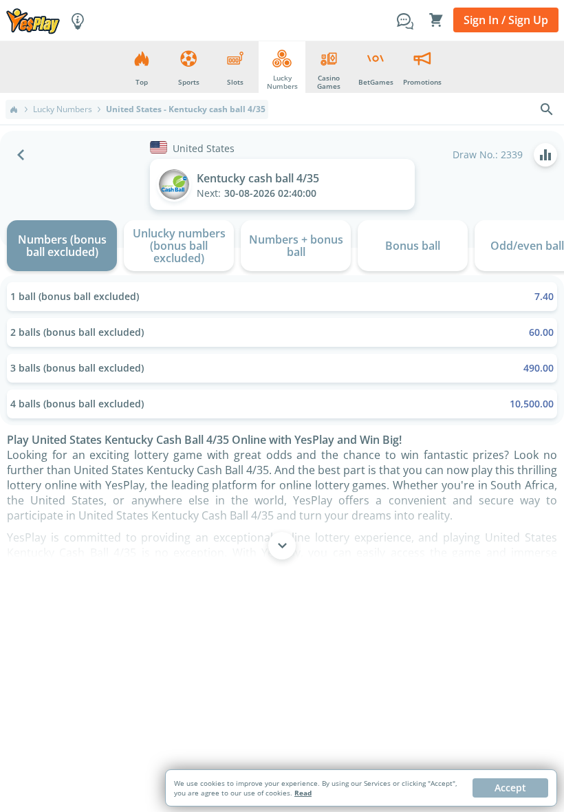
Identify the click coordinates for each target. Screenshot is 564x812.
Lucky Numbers (62, 109)
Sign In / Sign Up (506, 20)
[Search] (546, 109)
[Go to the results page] (545, 155)
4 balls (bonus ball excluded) (282, 403)
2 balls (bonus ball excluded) (282, 332)
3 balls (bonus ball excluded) (282, 367)
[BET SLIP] (436, 20)
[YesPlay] (33, 20)
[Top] (13, 109)
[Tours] (77, 20)
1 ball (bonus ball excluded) (282, 296)
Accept (510, 787)
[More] (282, 545)
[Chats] (405, 20)
